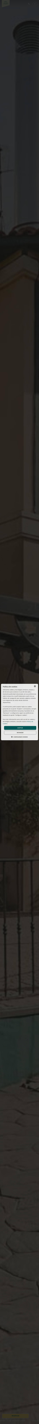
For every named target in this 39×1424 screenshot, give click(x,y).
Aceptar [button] (20, 728)
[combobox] (35, 686)
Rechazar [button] (20, 732)
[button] (19, 737)
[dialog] (19, 712)
